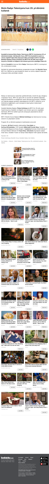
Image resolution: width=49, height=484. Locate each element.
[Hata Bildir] (23, 475)
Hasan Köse (22, 131)
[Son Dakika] (24, 1)
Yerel (19, 460)
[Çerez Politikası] (29, 473)
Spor (25, 459)
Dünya (31, 457)
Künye (13, 461)
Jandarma (28, 129)
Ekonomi (20, 459)
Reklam (7, 461)
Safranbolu (30, 131)
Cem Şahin (30, 125)
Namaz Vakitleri (21, 462)
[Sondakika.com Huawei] (44, 464)
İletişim (10, 461)
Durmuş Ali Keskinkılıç (8, 127)
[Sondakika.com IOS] (44, 458)
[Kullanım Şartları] (21, 472)
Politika (24, 460)
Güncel (26, 457)
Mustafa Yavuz (42, 69)
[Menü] (2, 1)
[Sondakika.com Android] (44, 461)
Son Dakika (20, 457)
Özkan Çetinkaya (22, 108)
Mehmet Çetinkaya (25, 117)
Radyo (24, 64)
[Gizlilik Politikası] (28, 472)
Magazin (30, 459)
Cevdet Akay (35, 127)
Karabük (9, 64)
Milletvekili (27, 127)
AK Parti (10, 125)
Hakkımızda (3, 461)
